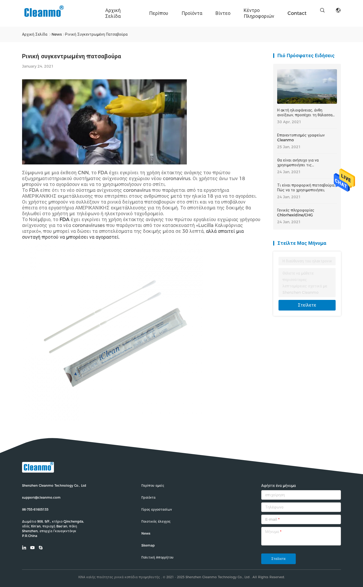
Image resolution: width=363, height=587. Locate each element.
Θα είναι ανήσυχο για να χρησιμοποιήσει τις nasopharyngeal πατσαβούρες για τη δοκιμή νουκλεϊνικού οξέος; (304, 162)
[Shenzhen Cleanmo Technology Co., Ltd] (43, 13)
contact (297, 13)
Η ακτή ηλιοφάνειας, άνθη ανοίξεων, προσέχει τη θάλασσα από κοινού (304, 112)
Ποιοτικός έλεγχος (156, 521)
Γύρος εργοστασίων (156, 509)
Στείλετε (307, 305)
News (145, 533)
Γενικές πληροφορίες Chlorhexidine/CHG (295, 212)
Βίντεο (223, 13)
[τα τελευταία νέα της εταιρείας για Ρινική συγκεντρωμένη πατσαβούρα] (104, 163)
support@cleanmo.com (41, 497)
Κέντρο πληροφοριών (259, 13)
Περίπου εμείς (152, 485)
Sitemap (148, 545)
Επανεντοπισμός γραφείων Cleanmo (301, 137)
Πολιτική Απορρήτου (157, 557)
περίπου (158, 13)
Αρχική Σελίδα (113, 13)
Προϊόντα (192, 13)
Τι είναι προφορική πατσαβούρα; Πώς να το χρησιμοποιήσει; (306, 187)
